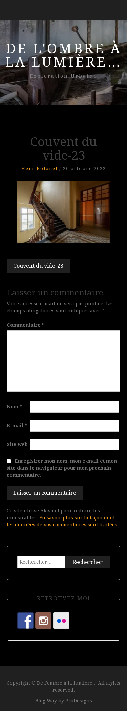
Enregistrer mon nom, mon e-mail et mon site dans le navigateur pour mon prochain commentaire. (62, 468)
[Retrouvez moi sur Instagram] (43, 620)
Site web (17, 444)
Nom (14, 406)
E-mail (17, 425)
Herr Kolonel (39, 168)
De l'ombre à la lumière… (63, 55)
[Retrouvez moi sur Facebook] (25, 620)
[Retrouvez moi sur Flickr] (61, 620)
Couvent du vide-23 (38, 266)
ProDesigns (78, 700)
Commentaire (25, 325)
